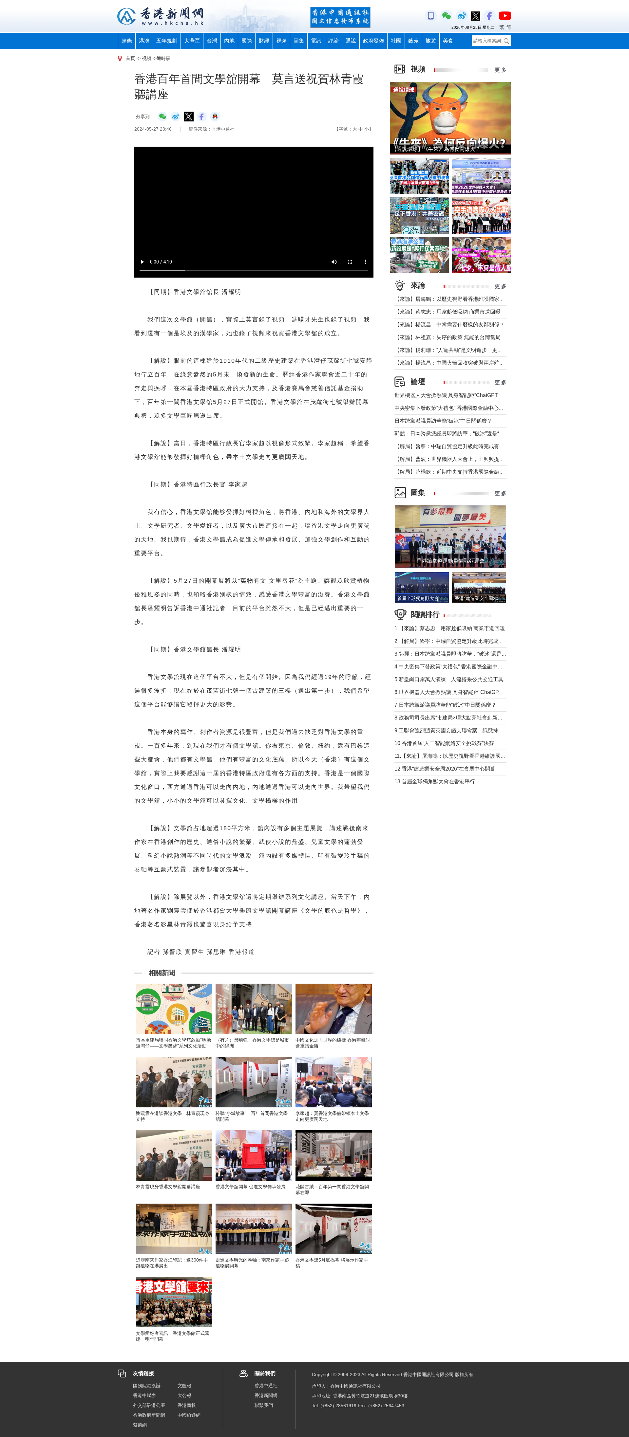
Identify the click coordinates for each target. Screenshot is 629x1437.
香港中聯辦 (144, 1395)
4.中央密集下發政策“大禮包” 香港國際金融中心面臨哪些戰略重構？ (472, 666)
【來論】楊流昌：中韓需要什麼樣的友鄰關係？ (449, 324)
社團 (396, 41)
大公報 (184, 1395)
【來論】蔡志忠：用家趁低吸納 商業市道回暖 (447, 312)
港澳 (144, 41)
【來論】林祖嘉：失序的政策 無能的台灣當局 (447, 337)
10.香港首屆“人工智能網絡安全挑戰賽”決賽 (444, 743)
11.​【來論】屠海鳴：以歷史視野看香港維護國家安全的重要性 (465, 756)
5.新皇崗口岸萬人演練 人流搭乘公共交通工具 (449, 679)
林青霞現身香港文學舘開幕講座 (168, 1186)
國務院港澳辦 (147, 1385)
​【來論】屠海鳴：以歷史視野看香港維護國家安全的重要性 (462, 299)
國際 (246, 41)
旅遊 (431, 41)
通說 (351, 41)
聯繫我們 (264, 1405)
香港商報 (187, 1405)
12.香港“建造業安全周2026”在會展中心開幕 (444, 769)
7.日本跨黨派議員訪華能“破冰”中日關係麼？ (445, 705)
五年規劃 (166, 41)
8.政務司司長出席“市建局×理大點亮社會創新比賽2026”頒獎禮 (465, 717)
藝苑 (413, 41)
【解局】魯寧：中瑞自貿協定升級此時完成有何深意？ (457, 446)
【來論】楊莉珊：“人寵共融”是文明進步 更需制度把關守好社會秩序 (474, 350)
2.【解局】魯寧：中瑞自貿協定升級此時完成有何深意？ (459, 641)
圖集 (299, 41)
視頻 (281, 41)
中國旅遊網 (189, 1415)
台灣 (212, 41)
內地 (229, 41)
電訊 (316, 41)
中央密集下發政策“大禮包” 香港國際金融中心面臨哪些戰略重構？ (470, 408)
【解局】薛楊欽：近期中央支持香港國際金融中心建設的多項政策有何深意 (480, 472)
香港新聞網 (266, 1395)
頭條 (127, 41)
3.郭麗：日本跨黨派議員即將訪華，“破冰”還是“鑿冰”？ (457, 654)
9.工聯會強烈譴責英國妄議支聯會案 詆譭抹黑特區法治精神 (464, 730)
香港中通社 (266, 1385)
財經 (264, 41)
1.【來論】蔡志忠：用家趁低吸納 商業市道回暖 (449, 628)
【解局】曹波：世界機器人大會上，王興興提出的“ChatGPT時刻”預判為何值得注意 (490, 459)
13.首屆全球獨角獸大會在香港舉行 (434, 781)
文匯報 (184, 1385)
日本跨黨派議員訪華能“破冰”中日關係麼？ (443, 421)
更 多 (500, 70)
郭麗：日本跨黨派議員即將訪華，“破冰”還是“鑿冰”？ (455, 433)
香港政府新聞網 (149, 1415)
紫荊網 (140, 1425)
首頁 (130, 58)
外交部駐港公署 (149, 1405)
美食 (448, 41)
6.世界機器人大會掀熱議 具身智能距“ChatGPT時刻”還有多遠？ (467, 692)
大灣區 (192, 41)
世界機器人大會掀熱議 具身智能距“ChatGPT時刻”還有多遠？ (465, 395)
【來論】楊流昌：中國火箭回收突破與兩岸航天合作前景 (459, 363)
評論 (333, 41)
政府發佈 (373, 41)
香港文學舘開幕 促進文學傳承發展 (251, 1186)
